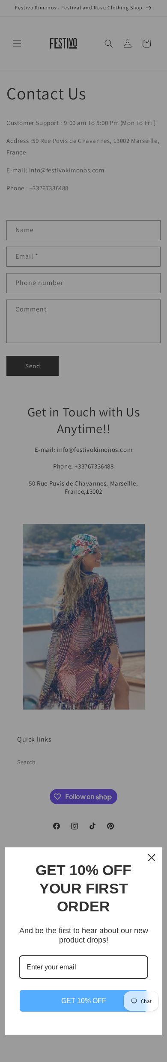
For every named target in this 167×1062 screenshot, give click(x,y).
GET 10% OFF (83, 1000)
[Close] (151, 857)
